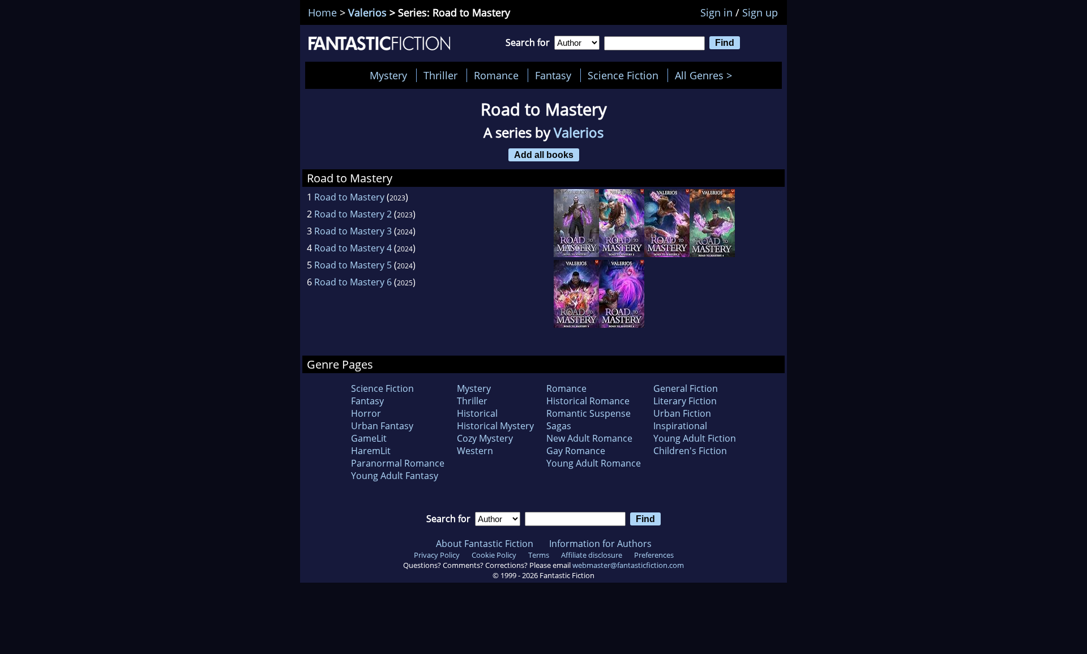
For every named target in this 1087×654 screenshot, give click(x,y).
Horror (366, 413)
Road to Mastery (349, 197)
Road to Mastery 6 (353, 282)
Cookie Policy (494, 555)
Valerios (367, 12)
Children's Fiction (690, 450)
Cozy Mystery (485, 438)
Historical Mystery (495, 426)
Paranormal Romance (397, 463)
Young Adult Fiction (694, 438)
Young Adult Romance (593, 463)
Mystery (388, 75)
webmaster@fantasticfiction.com (628, 565)
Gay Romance (575, 450)
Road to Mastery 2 (353, 214)
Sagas (558, 426)
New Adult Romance (589, 438)
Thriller (440, 75)
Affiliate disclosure (591, 555)
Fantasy (553, 75)
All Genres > (706, 75)
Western (475, 450)
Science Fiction (623, 75)
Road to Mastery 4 (353, 248)
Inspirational (680, 426)
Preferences (654, 555)
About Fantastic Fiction (484, 543)
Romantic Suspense (588, 413)
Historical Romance (588, 401)
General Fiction (685, 388)
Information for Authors (600, 543)
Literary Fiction (685, 401)
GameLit (369, 438)
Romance (496, 75)
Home (322, 12)
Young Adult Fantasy (394, 475)
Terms (538, 555)
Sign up (760, 12)
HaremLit (371, 450)
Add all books (544, 154)
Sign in (716, 12)
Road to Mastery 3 (353, 231)
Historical (477, 413)
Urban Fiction (682, 413)
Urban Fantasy (382, 426)
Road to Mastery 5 (353, 265)
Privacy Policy (437, 555)
